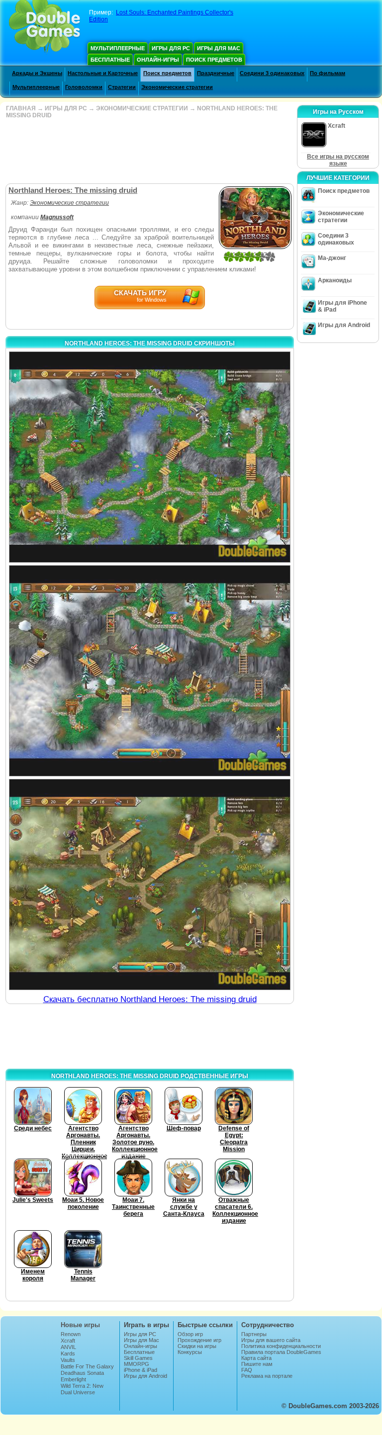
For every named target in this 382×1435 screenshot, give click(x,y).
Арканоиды (335, 280)
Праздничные (215, 73)
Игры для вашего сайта (270, 1340)
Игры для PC (171, 48)
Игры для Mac (218, 48)
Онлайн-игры (158, 60)
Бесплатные (110, 60)
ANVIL (68, 1347)
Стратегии (122, 87)
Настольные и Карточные (103, 73)
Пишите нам (257, 1364)
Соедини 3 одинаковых (272, 73)
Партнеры (254, 1334)
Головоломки (83, 87)
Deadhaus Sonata (82, 1373)
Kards (68, 1353)
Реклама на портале (266, 1376)
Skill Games (138, 1358)
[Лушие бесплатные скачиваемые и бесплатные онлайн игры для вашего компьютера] (44, 27)
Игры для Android (344, 325)
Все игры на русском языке (338, 160)
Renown (71, 1334)
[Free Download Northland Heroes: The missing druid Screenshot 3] (149, 884)
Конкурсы (190, 1352)
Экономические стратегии (177, 87)
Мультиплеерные (118, 48)
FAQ (246, 1370)
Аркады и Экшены (37, 73)
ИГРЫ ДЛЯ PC (66, 108)
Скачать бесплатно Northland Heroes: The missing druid (150, 999)
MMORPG (136, 1364)
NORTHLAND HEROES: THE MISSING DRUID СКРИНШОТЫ (150, 343)
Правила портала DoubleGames (281, 1352)
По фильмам (327, 73)
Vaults (68, 1360)
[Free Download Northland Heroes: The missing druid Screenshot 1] (149, 457)
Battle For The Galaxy (87, 1366)
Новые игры (80, 1325)
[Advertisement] (148, 151)
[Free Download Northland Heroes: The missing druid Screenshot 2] (149, 670)
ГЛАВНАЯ (21, 108)
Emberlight (73, 1379)
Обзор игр (190, 1334)
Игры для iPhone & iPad (342, 306)
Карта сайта (256, 1358)
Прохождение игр (199, 1340)
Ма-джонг (332, 257)
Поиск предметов (214, 60)
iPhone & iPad (140, 1370)
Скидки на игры (197, 1346)
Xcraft (68, 1341)
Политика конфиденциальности (281, 1346)
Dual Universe (78, 1392)
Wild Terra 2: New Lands (82, 1389)
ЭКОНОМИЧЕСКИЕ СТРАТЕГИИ (142, 108)
